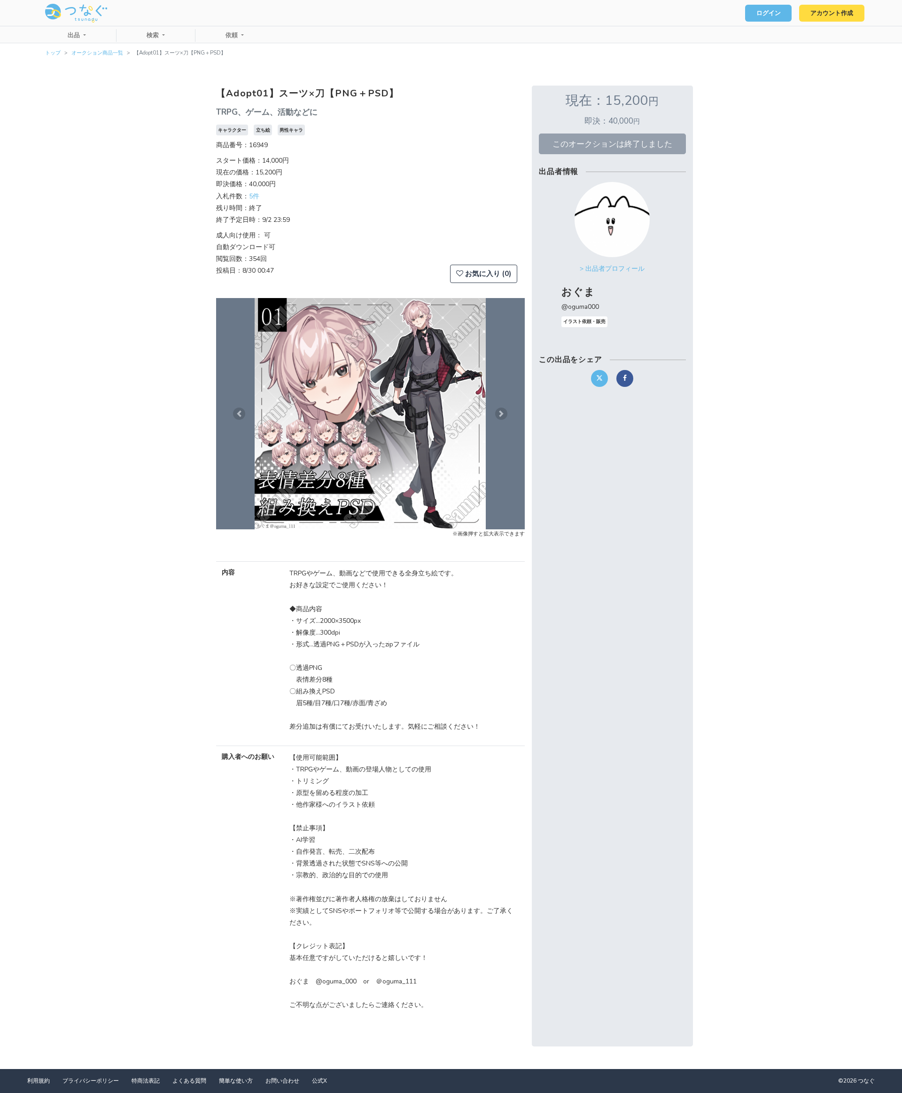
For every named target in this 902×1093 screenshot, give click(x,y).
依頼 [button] (233, 35)
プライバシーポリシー (90, 1081)
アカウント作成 (831, 13)
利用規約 (38, 1081)
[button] (239, 413)
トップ (53, 52)
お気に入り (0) (487, 273)
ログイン (768, 13)
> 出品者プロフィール (612, 268)
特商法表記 (146, 1081)
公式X (319, 1081)
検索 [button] (154, 35)
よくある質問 (189, 1081)
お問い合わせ (282, 1081)
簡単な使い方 (236, 1081)
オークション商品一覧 (97, 52)
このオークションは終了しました (612, 143)
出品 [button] (75, 35)
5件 (254, 196)
